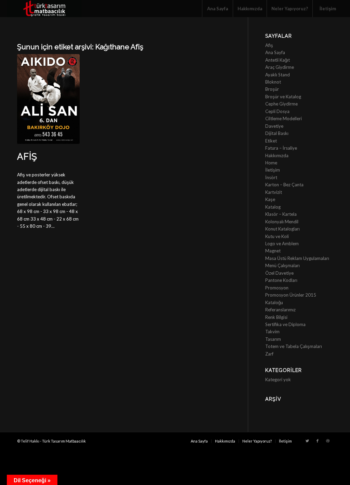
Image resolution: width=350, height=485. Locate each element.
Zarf (269, 354)
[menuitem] (217, 8)
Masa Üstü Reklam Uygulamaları (297, 258)
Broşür (272, 89)
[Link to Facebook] (317, 441)
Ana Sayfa (275, 52)
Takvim (272, 331)
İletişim (272, 170)
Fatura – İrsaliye (281, 148)
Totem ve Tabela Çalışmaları (293, 346)
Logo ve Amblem (282, 243)
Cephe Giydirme (281, 104)
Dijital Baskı (276, 133)
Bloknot (273, 82)
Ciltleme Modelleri (283, 118)
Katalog (273, 207)
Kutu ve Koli (277, 236)
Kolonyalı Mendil (281, 221)
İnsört (271, 177)
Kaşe (270, 199)
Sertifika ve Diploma (285, 324)
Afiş (27, 156)
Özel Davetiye (279, 273)
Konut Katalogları (282, 229)
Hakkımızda (276, 155)
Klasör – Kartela (281, 214)
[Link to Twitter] (307, 441)
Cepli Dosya (277, 111)
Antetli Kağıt (277, 60)
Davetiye (274, 126)
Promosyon (276, 287)
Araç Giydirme (279, 67)
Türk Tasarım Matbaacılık (64, 441)
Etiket (271, 141)
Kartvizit (273, 192)
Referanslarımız (280, 309)
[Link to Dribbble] (328, 441)
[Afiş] (48, 99)
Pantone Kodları (281, 280)
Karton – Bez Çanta (284, 184)
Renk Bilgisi (276, 317)
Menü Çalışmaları (282, 265)
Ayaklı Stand (277, 74)
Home (271, 162)
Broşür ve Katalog (283, 96)
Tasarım (273, 339)
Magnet (273, 250)
